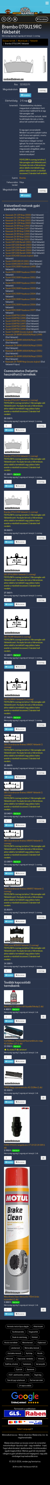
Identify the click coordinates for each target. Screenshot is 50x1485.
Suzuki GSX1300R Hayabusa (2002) (21, 283)
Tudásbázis (27, 1364)
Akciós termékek (11, 1343)
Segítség (37, 1375)
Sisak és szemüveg (19, 1337)
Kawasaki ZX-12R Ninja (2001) (18, 218)
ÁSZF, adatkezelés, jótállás (19, 1375)
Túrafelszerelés (18, 1332)
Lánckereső (15, 1348)
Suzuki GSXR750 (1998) (16, 326)
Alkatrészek (23, 41)
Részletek (20, 430)
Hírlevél (41, 1359)
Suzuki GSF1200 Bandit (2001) (19, 242)
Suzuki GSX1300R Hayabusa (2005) (21, 299)
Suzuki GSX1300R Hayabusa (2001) (21, 277)
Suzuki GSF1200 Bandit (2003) (19, 248)
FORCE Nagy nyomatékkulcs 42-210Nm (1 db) (23, 1087)
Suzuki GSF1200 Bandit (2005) (19, 253)
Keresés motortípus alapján (18, 1326)
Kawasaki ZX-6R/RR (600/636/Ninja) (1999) (24, 340)
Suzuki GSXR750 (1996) (16, 321)
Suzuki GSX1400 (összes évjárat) (20, 256)
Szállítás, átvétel (11, 1364)
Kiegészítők (33, 1332)
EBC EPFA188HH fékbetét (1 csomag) (20, 574)
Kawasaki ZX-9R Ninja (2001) (18, 239)
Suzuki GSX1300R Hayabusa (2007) (21, 310)
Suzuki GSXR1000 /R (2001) (17, 261)
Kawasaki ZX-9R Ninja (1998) (18, 231)
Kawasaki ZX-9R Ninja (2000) (18, 237)
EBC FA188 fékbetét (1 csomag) (17, 637)
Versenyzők (40, 1364)
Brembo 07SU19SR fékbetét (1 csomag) (21, 512)
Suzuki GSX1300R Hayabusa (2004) (21, 294)
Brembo (22, 178)
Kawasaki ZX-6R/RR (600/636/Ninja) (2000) (24, 345)
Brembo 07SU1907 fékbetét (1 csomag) (21, 400)
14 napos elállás (25, 1386)
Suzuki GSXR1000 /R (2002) (17, 264)
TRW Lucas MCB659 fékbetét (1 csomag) (21, 945)
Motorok (9, 1359)
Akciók (39, 1353)
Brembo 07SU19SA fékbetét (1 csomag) (21, 456)
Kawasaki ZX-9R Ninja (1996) (18, 226)
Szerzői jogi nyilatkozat (16, 1380)
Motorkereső (27, 1343)
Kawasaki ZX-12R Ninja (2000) (18, 215)
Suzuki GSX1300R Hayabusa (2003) (21, 288)
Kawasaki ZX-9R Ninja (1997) (18, 228)
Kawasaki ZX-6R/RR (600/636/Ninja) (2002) (24, 356)
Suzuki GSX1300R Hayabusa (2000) (21, 272)
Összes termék (9, 41)
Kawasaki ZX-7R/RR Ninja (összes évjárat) (23, 362)
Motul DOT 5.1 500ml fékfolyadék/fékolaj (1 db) (23, 1006)
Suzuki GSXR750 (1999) (16, 329)
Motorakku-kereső (32, 1348)
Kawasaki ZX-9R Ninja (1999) (18, 234)
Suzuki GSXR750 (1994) (16, 315)
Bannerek (30, 1369)
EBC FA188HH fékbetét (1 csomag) (18, 699)
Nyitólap (29, 1353)
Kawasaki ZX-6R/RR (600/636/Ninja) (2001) (24, 351)
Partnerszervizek (36, 1380)
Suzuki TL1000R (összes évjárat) (19, 332)
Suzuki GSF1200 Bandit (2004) (19, 250)
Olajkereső (41, 1343)
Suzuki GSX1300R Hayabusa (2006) (21, 305)
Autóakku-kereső (14, 1353)
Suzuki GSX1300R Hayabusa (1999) (21, 266)
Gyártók (19, 1369)
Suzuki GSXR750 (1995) (16, 318)
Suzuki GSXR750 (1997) (16, 324)
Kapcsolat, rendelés (25, 1359)
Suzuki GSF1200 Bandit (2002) (19, 245)
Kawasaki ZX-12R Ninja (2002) (18, 220)
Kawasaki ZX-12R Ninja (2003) (18, 223)
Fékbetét (34, 41)
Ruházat (35, 1337)
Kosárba (26, 95)
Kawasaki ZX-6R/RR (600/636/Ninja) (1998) (24, 334)
